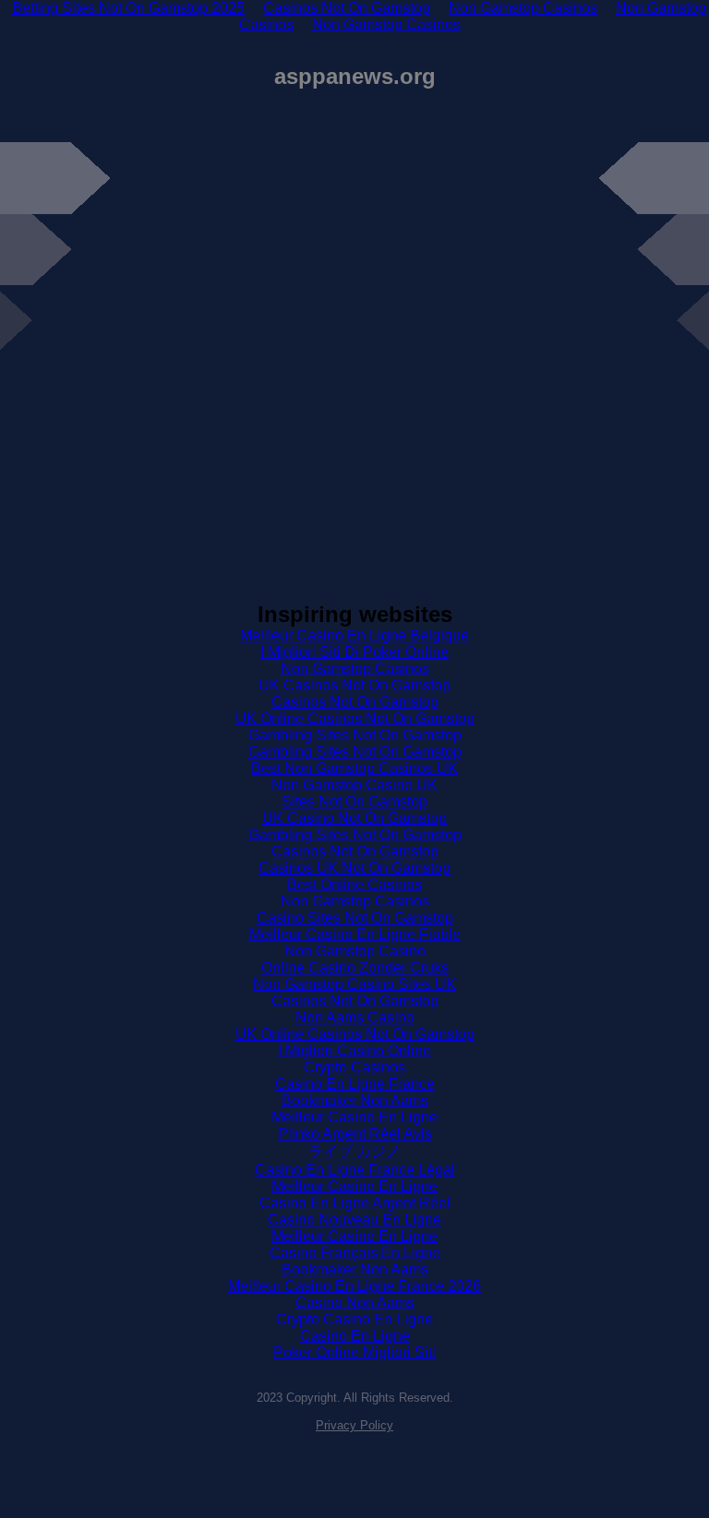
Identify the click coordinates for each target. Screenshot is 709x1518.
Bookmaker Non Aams (355, 1100)
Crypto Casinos (354, 1067)
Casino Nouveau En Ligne (354, 1219)
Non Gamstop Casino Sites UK (354, 984)
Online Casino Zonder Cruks (355, 967)
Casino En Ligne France (355, 1084)
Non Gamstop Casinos (386, 24)
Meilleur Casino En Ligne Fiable (355, 934)
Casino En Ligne (355, 1336)
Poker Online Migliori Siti (354, 1352)
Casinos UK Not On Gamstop (354, 868)
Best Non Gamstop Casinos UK (354, 768)
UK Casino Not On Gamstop (354, 818)
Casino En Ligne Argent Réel (355, 1203)
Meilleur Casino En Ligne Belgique (354, 635)
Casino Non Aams (355, 1302)
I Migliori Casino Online (354, 1050)
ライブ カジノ (354, 1151)
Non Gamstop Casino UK (354, 785)
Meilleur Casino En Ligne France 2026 (354, 1286)
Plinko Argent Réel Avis (355, 1133)
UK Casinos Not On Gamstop (354, 685)
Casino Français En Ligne (355, 1253)
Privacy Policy (354, 1425)
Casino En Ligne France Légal (355, 1169)
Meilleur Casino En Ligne (354, 1117)
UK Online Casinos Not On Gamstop (355, 718)
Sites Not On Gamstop (354, 801)
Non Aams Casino (355, 1017)
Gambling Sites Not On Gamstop (355, 735)
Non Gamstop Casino (355, 951)
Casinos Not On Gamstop (355, 702)
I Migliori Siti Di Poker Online (354, 652)
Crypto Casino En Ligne (354, 1319)
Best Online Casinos (354, 884)
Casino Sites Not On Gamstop (355, 918)
